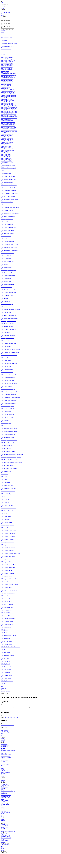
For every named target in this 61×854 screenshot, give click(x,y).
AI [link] (1, 734)
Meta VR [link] (3, 733)
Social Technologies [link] (5, 732)
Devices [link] (2, 758)
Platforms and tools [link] (5, 756)
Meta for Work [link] (4, 746)
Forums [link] (2, 768)
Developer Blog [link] (4, 744)
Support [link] (2, 769)
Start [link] (2, 749)
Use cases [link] (3, 761)
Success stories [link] (4, 760)
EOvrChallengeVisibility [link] (11, 717)
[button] (30, 1)
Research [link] (3, 740)
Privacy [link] (2, 766)
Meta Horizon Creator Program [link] (8, 750)
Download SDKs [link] (5, 745)
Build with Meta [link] (4, 730)
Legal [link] (2, 765)
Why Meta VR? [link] (4, 753)
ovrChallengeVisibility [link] (7, 725)
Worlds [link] (2, 736)
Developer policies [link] (5, 764)
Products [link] (3, 741)
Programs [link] (3, 748)
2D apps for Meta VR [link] (6, 757)
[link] (4, 2)
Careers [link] (2, 738)
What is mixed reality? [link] (6, 754)
